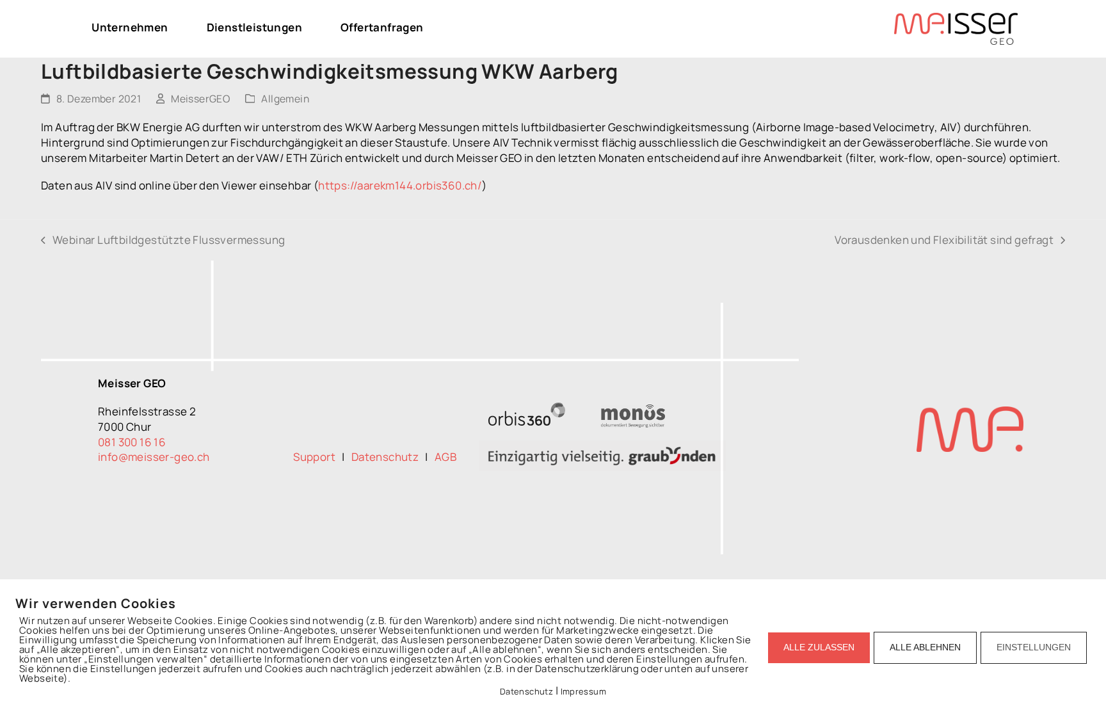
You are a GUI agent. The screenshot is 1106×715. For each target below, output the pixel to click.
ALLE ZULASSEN (818, 647)
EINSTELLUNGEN (1034, 647)
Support (317, 456)
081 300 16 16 (132, 442)
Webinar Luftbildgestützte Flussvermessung (163, 240)
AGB (445, 456)
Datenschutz (388, 456)
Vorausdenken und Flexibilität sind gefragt (944, 240)
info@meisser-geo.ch (154, 456)
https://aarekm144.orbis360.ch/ (400, 185)
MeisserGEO (200, 99)
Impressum (584, 691)
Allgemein (285, 99)
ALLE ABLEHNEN (925, 647)
